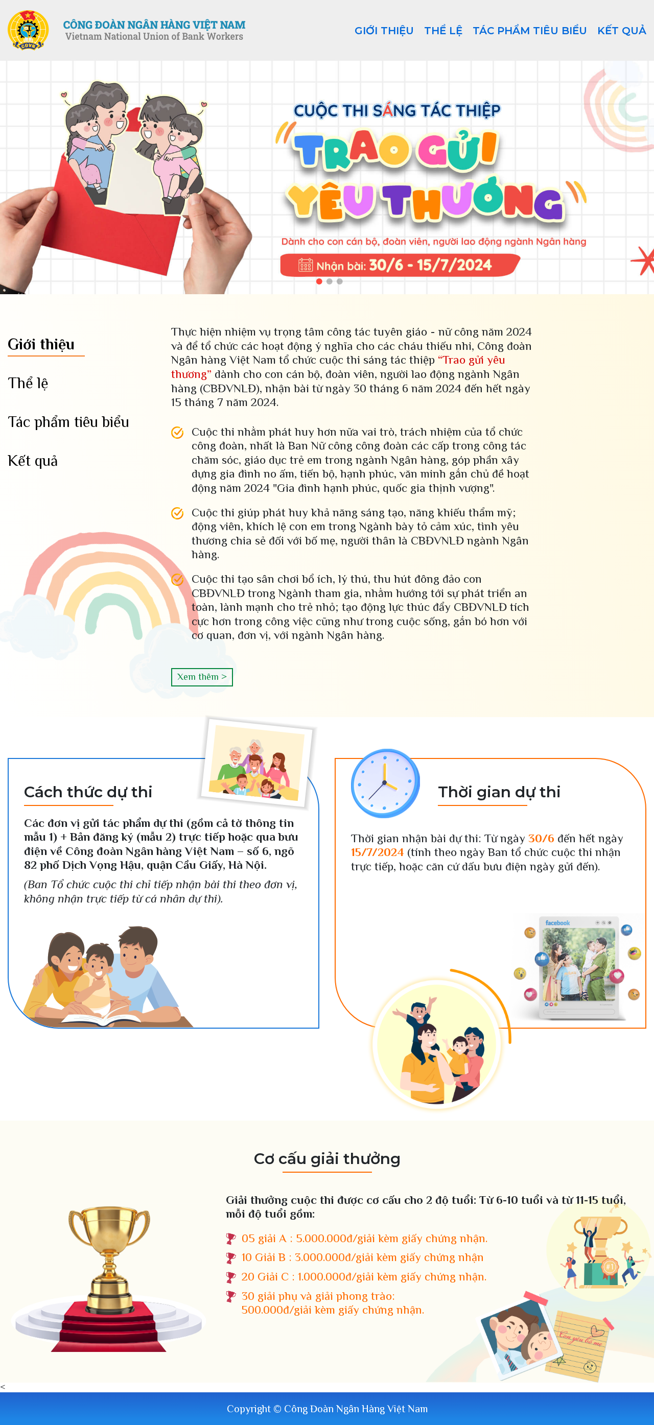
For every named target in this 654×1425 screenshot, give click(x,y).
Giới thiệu (384, 31)
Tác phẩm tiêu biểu (530, 31)
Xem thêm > (202, 677)
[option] (327, 177)
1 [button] (319, 281)
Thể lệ (443, 31)
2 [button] (329, 281)
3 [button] (340, 281)
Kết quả (621, 31)
